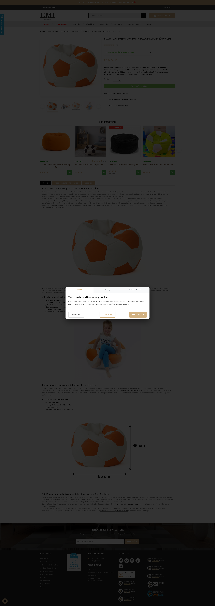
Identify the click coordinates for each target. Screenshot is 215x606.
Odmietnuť (76, 315)
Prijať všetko (138, 315)
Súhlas (79, 290)
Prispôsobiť (107, 315)
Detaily (107, 290)
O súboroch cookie (135, 290)
